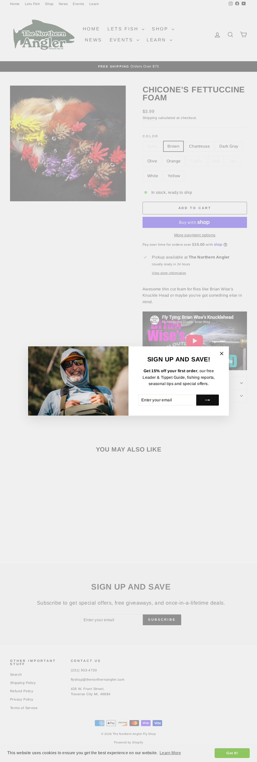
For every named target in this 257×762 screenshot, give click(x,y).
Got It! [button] (232, 753)
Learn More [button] (170, 753)
